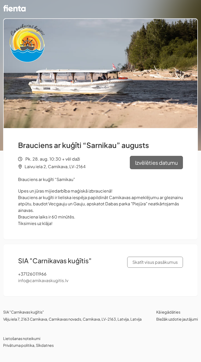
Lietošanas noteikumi (21, 338)
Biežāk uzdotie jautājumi (177, 319)
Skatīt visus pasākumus (155, 262)
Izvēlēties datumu (156, 162)
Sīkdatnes (45, 345)
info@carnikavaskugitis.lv (43, 280)
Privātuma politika (18, 345)
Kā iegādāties (168, 312)
